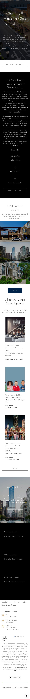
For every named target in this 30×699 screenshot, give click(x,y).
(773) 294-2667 (10, 622)
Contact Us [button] (15, 512)
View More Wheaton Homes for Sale (17, 64)
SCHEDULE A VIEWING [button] (15, 190)
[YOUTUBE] (19, 677)
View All (15, 290)
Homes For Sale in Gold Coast (14, 582)
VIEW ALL (15, 468)
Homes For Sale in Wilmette (13, 559)
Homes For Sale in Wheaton (13, 536)
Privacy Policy (23, 687)
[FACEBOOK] (10, 677)
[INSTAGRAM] (15, 677)
